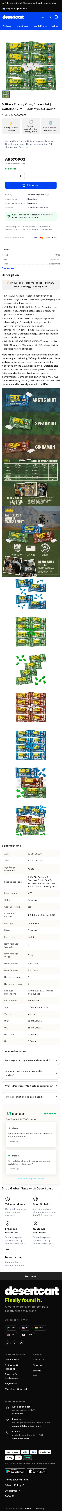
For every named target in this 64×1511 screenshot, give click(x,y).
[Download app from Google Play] (15, 1471)
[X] (14, 1343)
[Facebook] (21, 1343)
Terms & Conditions (18, 1479)
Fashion (55, 26)
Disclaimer (12, 1490)
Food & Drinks (39, 26)
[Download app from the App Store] (37, 1471)
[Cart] (56, 17)
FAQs (9, 1496)
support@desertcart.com (26, 1426)
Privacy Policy (14, 1485)
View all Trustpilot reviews (30, 1178)
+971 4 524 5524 (21, 1438)
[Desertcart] (13, 17)
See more (8, 268)
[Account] (50, 17)
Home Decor (22, 26)
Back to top (31, 1276)
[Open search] (43, 17)
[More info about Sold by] (47, 194)
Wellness (6, 26)
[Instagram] (8, 1343)
